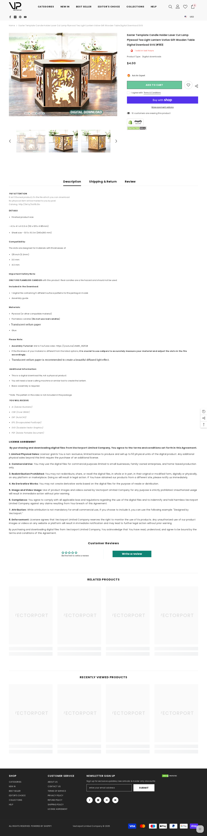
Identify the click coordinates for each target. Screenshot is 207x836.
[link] (31, 648)
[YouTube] (25, 17)
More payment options (163, 107)
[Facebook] (10, 17)
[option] (63, 74)
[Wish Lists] (185, 7)
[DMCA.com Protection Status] (136, 128)
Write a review (132, 554)
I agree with (137, 92)
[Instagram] (15, 17)
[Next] (116, 141)
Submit (144, 787)
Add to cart (154, 85)
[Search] (170, 7)
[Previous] (9, 141)
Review (130, 181)
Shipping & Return (103, 181)
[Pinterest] (20, 17)
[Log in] (177, 7)
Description (72, 181)
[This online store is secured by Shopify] (162, 122)
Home (12, 25)
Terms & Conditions (152, 93)
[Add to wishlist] (188, 85)
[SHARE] (195, 85)
